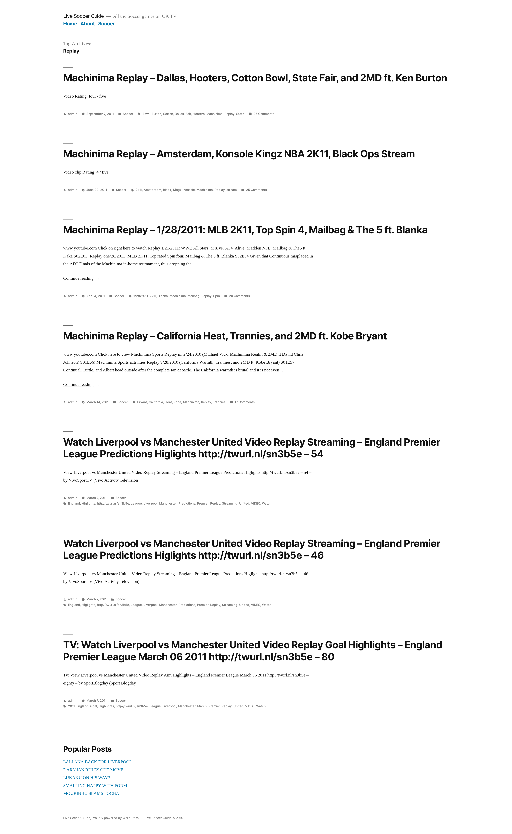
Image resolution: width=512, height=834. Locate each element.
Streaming (229, 503)
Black (167, 190)
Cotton (168, 114)
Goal (93, 706)
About (87, 24)
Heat (168, 402)
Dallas (179, 114)
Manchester (168, 503)
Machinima (214, 114)
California (156, 402)
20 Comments (239, 296)
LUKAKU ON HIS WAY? (86, 777)
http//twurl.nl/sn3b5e (113, 503)
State (240, 114)
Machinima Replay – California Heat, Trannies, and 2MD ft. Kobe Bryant (225, 336)
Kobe (177, 402)
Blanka (163, 296)
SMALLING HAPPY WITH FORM (95, 785)
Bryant (142, 402)
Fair (188, 114)
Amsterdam (152, 190)
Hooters (199, 114)
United (244, 503)
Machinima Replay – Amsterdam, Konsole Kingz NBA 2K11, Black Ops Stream (239, 154)
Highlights (106, 706)
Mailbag (194, 296)
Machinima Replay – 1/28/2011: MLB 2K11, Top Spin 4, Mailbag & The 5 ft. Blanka (245, 230)
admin (72, 114)
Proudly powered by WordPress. (116, 818)
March (202, 706)
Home (70, 24)
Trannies (219, 402)
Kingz (177, 190)
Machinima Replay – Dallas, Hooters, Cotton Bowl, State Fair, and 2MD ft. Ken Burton (255, 78)
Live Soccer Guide (83, 16)
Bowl (146, 114)
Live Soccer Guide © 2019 (164, 818)
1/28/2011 (140, 296)
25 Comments (263, 114)
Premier (202, 503)
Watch (266, 503)
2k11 (139, 190)
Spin (216, 296)
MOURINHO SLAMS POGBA (91, 793)
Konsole (189, 190)
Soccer (106, 24)
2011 (71, 706)
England (74, 503)
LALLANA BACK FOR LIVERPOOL (97, 762)
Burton (156, 114)
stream (231, 190)
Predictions (186, 503)
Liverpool (150, 503)
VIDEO (255, 503)
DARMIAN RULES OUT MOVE (93, 770)
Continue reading (81, 278)
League (136, 503)
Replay (229, 114)
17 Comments (245, 402)
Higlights (88, 503)
